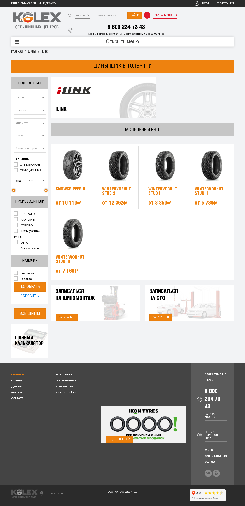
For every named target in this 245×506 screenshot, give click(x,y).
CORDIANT (28, 220)
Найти (134, 15)
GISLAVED (28, 214)
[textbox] (30, 97)
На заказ (25, 279)
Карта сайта (66, 393)
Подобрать (29, 286)
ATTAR (25, 243)
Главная (17, 51)
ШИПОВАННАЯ (29, 165)
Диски (16, 387)
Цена (17, 181)
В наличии (26, 273)
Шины (32, 51)
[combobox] (30, 97)
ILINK (44, 51)
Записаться (67, 317)
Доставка (64, 375)
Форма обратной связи (211, 435)
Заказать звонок (165, 15)
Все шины (29, 314)
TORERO (27, 225)
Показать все (30, 248)
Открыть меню (122, 42)
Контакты (64, 387)
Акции (16, 393)
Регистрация (225, 3)
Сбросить (30, 296)
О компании (66, 381)
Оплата (17, 398)
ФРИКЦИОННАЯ (30, 170)
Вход (205, 3)
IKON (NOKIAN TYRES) (27, 234)
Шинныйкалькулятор (29, 341)
